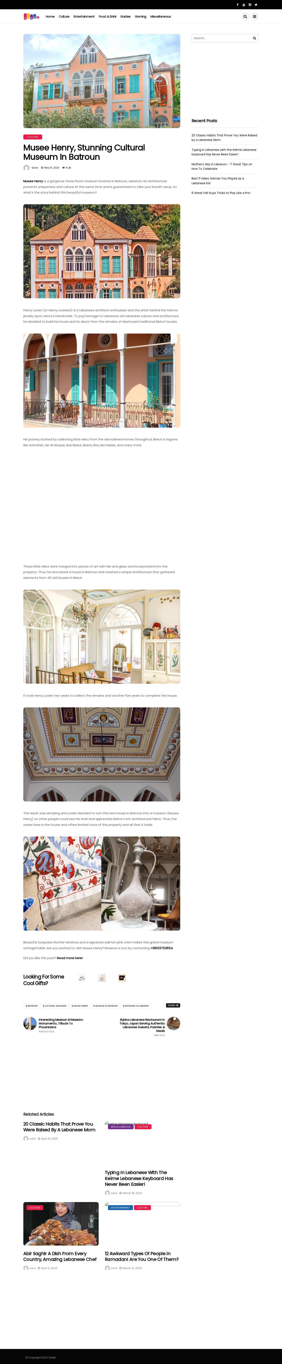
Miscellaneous (160, 16)
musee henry (81, 1006)
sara (35, 167)
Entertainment (84, 16)
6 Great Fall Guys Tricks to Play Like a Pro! (221, 193)
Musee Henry (33, 181)
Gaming (140, 16)
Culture (64, 16)
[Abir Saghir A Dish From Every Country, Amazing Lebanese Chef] (61, 1224)
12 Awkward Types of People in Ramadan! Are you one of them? (142, 1256)
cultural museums (55, 1006)
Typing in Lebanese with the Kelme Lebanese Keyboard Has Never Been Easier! (139, 1178)
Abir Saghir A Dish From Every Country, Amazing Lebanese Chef (59, 1256)
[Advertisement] (101, 1073)
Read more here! (70, 958)
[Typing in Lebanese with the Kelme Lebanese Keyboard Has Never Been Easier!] (142, 1143)
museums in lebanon (137, 1006)
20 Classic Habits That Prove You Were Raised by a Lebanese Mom (59, 1127)
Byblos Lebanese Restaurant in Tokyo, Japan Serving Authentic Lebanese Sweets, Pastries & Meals (142, 1027)
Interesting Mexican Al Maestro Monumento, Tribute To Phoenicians (61, 1025)
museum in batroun (106, 1006)
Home (50, 16)
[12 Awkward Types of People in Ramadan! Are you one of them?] (142, 1224)
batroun (33, 1006)
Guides (125, 16)
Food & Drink (107, 16)
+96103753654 (161, 948)
